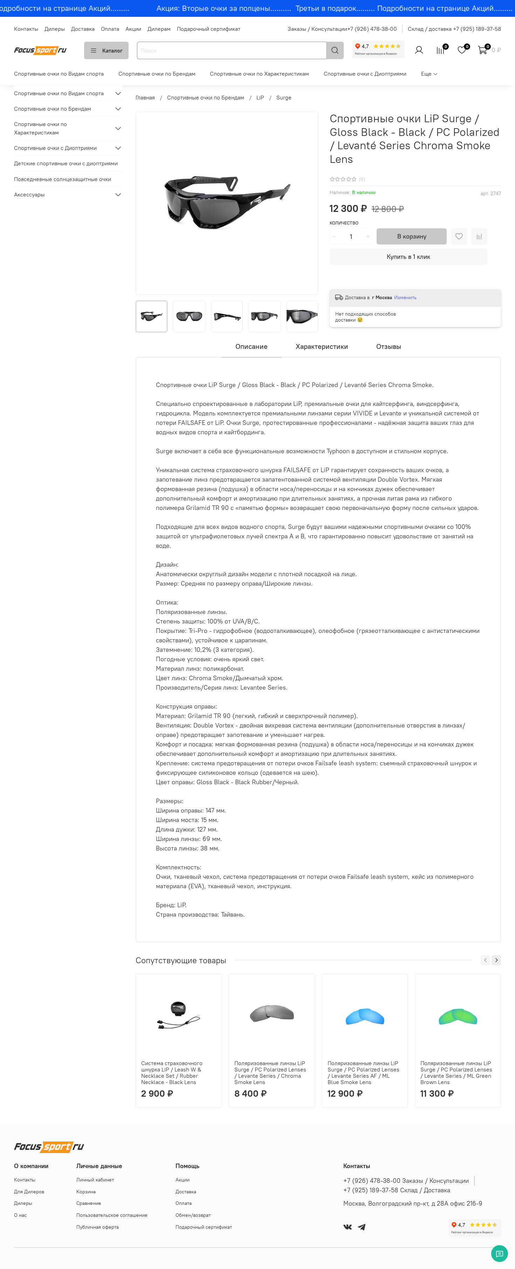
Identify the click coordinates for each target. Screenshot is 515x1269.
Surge (283, 97)
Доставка (83, 28)
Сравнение (88, 1203)
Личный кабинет (95, 1180)
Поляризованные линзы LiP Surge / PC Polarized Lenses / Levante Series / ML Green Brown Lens (457, 1072)
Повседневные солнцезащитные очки (62, 178)
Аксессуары (29, 194)
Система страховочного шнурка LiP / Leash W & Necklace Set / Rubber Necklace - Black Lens (171, 1072)
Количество (344, 223)
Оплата (110, 28)
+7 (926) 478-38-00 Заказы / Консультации (406, 1181)
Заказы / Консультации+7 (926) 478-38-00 (342, 28)
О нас (20, 1215)
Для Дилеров (29, 1191)
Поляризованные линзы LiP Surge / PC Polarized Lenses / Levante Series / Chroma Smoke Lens (270, 1072)
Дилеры (54, 28)
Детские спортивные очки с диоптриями (66, 163)
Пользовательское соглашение (111, 1215)
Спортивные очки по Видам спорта (59, 73)
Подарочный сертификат (208, 28)
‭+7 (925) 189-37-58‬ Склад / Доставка (396, 1190)
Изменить (405, 297)
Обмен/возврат (193, 1215)
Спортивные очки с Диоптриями (365, 73)
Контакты (26, 28)
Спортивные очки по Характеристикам (259, 73)
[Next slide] (307, 203)
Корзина (86, 1191)
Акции (133, 28)
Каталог (112, 50)
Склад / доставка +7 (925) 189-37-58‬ (454, 28)
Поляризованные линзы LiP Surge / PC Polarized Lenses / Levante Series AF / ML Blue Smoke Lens (363, 1072)
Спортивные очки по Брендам (156, 73)
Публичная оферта (97, 1227)
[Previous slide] (146, 203)
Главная (145, 97)
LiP (260, 97)
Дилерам (159, 28)
